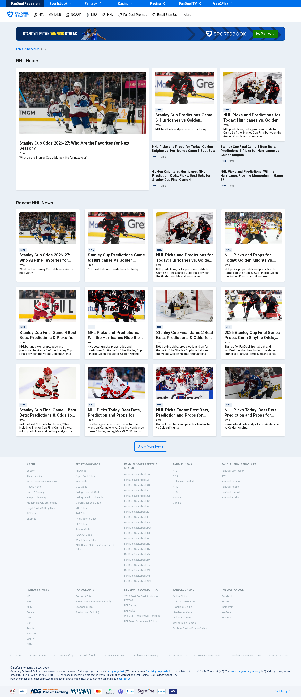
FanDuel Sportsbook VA (137, 570)
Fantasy (91, 4)
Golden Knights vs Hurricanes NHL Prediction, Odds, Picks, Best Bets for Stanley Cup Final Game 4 (181, 176)
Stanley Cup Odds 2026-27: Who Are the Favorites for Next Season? (44, 260)
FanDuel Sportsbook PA (137, 559)
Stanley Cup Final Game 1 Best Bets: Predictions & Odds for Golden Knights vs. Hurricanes (47, 415)
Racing (155, 4)
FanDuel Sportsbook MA (137, 527)
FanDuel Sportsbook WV (137, 581)
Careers (18, 655)
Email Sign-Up (167, 15)
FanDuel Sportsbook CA (137, 485)
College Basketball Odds (89, 497)
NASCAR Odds (84, 534)
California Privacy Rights (148, 655)
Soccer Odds (83, 529)
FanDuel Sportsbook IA (136, 506)
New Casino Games (184, 601)
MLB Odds (81, 486)
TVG (224, 476)
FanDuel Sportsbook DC (137, 501)
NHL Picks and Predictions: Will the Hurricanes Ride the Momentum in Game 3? (252, 176)
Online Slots (180, 596)
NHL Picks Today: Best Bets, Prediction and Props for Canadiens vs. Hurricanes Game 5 (114, 418)
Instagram (227, 607)
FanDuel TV (188, 4)
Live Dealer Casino (183, 612)
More (187, 15)
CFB (29, 617)
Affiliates (32, 513)
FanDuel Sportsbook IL (136, 511)
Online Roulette (182, 617)
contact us (124, 678)
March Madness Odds (88, 502)
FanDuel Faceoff (231, 492)
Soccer (177, 497)
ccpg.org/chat (116, 671)
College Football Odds (88, 492)
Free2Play (220, 4)
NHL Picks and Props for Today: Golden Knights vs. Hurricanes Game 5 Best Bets (184, 149)
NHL (110, 14)
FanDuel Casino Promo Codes (190, 628)
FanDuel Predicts (231, 497)
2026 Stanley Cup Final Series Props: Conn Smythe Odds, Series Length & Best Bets (252, 337)
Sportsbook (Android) (87, 612)
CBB (29, 644)
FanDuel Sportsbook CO (137, 490)
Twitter (226, 601)
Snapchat (227, 617)
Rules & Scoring (36, 492)
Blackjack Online (182, 607)
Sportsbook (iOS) (85, 607)
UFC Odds (81, 524)
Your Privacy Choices (210, 655)
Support (31, 470)
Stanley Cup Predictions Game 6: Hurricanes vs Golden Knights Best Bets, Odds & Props (183, 123)
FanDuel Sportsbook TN (137, 565)
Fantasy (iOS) (83, 596)
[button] (265, 34)
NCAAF (76, 15)
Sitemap (31, 518)
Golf (29, 623)
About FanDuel (35, 476)
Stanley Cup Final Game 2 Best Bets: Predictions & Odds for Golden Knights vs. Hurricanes (184, 337)
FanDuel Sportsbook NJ (137, 543)
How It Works (34, 486)
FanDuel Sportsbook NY (137, 549)
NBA (94, 15)
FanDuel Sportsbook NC (137, 538)
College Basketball (183, 481)
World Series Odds (86, 540)
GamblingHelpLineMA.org (160, 671)
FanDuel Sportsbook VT (137, 575)
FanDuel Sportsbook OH (137, 554)
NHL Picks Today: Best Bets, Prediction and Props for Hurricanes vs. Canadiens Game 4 (182, 418)
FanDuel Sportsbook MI (137, 533)
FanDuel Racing (231, 486)
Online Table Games (184, 623)
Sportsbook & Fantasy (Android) (93, 601)
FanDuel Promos (135, 15)
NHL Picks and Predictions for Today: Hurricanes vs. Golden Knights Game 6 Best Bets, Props (251, 123)
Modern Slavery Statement (42, 502)
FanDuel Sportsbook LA (137, 522)
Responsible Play (36, 497)
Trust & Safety (65, 655)
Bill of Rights (91, 655)
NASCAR (31, 633)
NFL (41, 15)
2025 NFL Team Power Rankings (142, 616)
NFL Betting (130, 605)
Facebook (227, 596)
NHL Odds (81, 508)
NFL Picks (129, 610)
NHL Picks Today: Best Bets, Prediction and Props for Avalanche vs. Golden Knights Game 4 (252, 418)
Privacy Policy (116, 655)
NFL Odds (81, 470)
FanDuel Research (28, 49)
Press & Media (280, 655)
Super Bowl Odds (85, 476)
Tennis (30, 628)
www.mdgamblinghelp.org (245, 671)
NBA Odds (81, 481)
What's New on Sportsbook (42, 481)
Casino (123, 4)
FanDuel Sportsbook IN (136, 517)
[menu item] (18, 10)
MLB (57, 15)
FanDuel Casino (231, 481)
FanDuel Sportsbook (233, 470)
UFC (175, 492)
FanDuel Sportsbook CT (137, 495)
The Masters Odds (86, 518)
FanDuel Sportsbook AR (137, 474)
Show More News (150, 446)
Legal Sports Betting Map (41, 508)
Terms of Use (179, 655)
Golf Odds (81, 513)
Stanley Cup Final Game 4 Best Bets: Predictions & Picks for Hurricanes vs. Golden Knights (250, 151)
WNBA (30, 639)
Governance (40, 655)
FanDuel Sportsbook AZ (137, 479)
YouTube (226, 612)
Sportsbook (58, 4)
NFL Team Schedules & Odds (140, 621)
